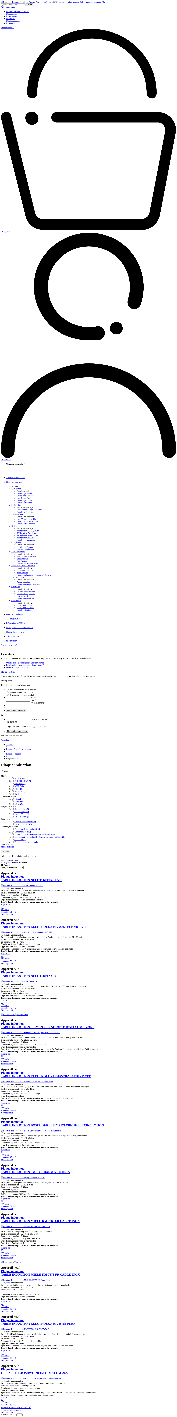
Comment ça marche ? (20, 466)
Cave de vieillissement (26, 591)
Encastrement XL (23, 824)
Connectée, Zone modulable (27, 829)
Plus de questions (8, 672)
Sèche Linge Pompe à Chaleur (29, 510)
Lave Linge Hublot (24, 493)
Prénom (35, 697)
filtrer (6, 771)
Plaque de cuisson (18, 577)
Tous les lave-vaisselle (26, 524)
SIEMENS (20, 791)
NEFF (18, 789)
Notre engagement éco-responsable (25, 471)
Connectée (20, 839)
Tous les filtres (7, 844)
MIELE (19, 786)
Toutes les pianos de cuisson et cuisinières (34, 575)
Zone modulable (22, 832)
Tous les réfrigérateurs (26, 540)
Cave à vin (15, 587)
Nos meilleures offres (15, 632)
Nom (33, 700)
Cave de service (23, 596)
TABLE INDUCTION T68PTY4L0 (28, 974)
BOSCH (19, 778)
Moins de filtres (7, 847)
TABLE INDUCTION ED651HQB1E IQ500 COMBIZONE (47, 1025)
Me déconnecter (7, 28)
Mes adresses (11, 14)
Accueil (14, 486)
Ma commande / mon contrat (22, 692)
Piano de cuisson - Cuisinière (23, 566)
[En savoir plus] (14, 1015)
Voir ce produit (7, 914)
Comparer (5, 851)
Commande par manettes (26, 842)
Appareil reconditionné (15, 478)
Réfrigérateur (16, 526)
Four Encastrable (18, 552)
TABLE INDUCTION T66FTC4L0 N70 (31, 878)
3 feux (18, 804)
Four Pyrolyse (22, 559)
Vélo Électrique (12, 636)
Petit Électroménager (14, 614)
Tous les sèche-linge (25, 512)
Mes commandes (13, 21)
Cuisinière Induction (25, 570)
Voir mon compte (8, 7)
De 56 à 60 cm (21, 809)
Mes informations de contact (17, 11)
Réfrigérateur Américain (26, 533)
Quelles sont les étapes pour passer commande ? (25, 663)
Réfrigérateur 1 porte (25, 538)
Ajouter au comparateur (13, 888)
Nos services (16, 468)
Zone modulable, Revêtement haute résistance (34, 834)
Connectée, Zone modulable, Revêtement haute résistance (39, 837)
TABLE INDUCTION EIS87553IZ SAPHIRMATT (46, 1074)
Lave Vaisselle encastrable (27, 521)
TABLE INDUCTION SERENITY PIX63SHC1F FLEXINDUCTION (52, 1123)
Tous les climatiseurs (25, 610)
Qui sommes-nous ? (9, 645)
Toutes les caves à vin (25, 598)
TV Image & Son (13, 619)
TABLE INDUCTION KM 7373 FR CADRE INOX (40, 1272)
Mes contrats (11, 16)
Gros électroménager (14, 482)
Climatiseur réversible (25, 608)
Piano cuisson (22, 573)
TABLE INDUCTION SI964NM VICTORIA (35, 1170)
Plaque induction (23, 582)
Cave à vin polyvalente (26, 594)
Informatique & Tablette (16, 623)
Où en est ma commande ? (17, 667)
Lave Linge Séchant (25, 496)
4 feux (18, 799)
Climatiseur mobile (24, 605)
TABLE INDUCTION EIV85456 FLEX (38, 1321)
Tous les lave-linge (24, 503)
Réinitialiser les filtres (10, 860)
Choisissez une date (39, 719)
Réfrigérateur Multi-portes (27, 535)
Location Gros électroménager (18, 749)
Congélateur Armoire (25, 547)
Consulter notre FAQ (20, 473)
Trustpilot (5, 740)
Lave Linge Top (23, 498)
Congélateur (16, 542)
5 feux (18, 801)
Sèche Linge (16, 505)
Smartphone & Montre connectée (19, 627)
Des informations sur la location (23, 690)
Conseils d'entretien (9, 641)
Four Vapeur (22, 561)
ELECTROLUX (22, 781)
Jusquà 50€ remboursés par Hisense (16, 1408)
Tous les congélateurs (25, 549)
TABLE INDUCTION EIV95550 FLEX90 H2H (43, 925)
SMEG (18, 794)
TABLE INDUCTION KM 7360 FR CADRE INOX (40, 1219)
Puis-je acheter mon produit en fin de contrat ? (25, 665)
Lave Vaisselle (17, 514)
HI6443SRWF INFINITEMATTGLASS (34, 1371)
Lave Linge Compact (25, 500)
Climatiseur (16, 601)
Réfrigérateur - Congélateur (28, 531)
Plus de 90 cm (21, 814)
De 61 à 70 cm (21, 817)
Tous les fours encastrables (27, 563)
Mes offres (10, 18)
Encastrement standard (25, 822)
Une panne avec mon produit (22, 695)
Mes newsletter (12, 23)
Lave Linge (16, 489)
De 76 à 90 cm (21, 811)
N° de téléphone (38, 703)
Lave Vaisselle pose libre (27, 519)
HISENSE (20, 784)
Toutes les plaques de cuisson (29, 584)
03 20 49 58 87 (62, 676)
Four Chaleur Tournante (26, 556)
